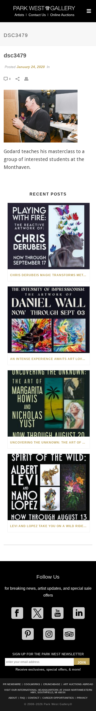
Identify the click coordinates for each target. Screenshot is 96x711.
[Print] (28, 78)
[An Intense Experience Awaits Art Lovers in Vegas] (49, 319)
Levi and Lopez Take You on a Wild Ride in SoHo (50, 526)
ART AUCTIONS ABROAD (78, 684)
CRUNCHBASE (51, 684)
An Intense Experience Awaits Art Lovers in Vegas (50, 359)
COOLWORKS (32, 684)
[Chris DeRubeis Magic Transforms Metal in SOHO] (49, 236)
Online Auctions (62, 15)
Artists (19, 15)
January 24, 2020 (30, 67)
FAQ (22, 698)
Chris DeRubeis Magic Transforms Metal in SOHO (50, 275)
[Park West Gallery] (44, 10)
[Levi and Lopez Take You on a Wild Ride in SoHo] (49, 487)
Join (82, 662)
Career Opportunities (58, 698)
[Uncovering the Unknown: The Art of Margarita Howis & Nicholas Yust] (49, 403)
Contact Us (37, 15)
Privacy (82, 698)
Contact (33, 698)
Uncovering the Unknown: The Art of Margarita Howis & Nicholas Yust (50, 442)
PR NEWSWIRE (12, 684)
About (12, 698)
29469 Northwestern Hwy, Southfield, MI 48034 (61, 691)
